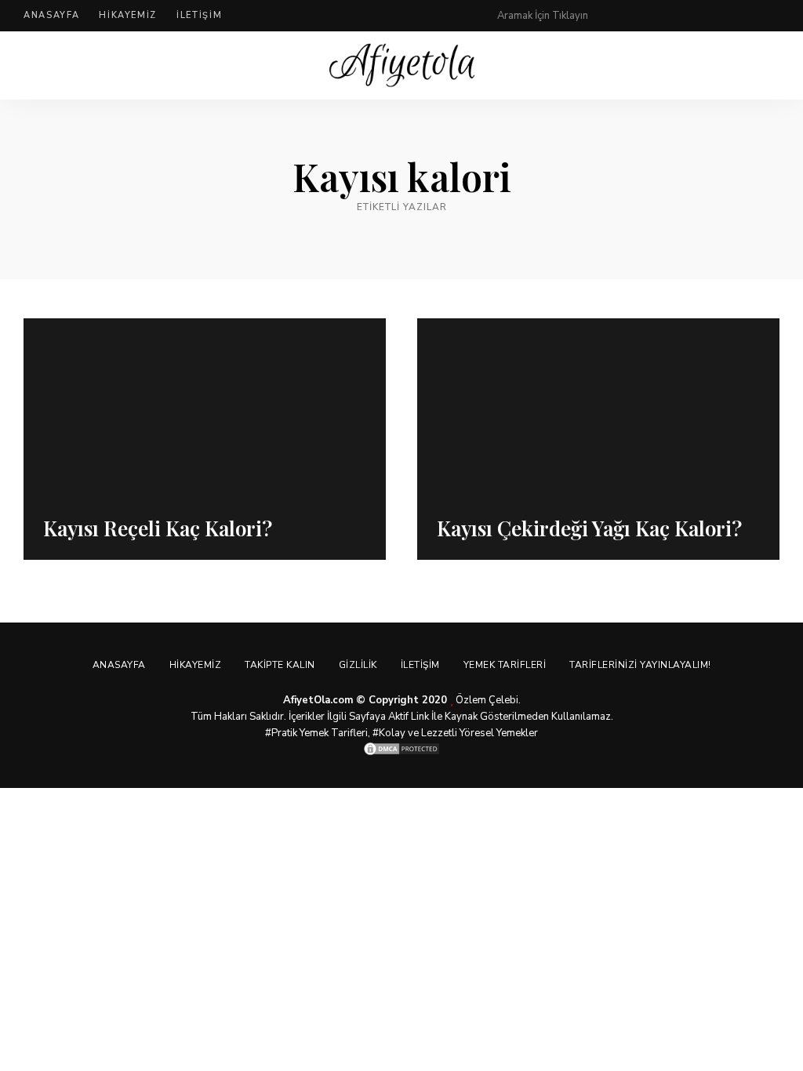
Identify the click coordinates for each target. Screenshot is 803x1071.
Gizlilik (358, 665)
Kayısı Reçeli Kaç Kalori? (157, 528)
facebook (647, 15)
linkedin (773, 15)
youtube (742, 15)
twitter (679, 15)
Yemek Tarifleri (505, 665)
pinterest (616, 15)
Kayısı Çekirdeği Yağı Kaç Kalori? (589, 528)
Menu (763, 66)
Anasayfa (51, 15)
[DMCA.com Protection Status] (401, 749)
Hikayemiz (128, 15)
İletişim (199, 15)
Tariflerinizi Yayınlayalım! (640, 665)
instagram (710, 15)
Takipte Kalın (280, 665)
